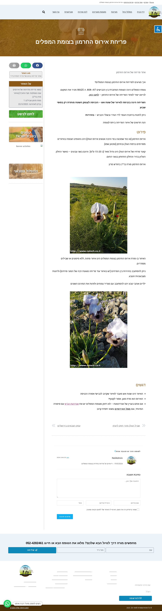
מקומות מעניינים (99, 12)
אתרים (146, 2)
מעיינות (114, 12)
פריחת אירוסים (128, 2)
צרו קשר (55, 12)
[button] (43, 12)
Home (152, 2)
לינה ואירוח (82, 12)
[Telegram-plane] (30, 592)
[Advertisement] (26, 226)
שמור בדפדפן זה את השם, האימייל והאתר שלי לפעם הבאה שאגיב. (111, 509)
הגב (67, 457)
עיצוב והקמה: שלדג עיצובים (19, 608)
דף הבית (140, 12)
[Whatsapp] (35, 592)
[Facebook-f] (40, 592)
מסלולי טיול (127, 12)
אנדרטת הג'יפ (72, 403)
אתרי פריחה (138, 2)
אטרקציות (68, 12)
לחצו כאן (94, 94)
